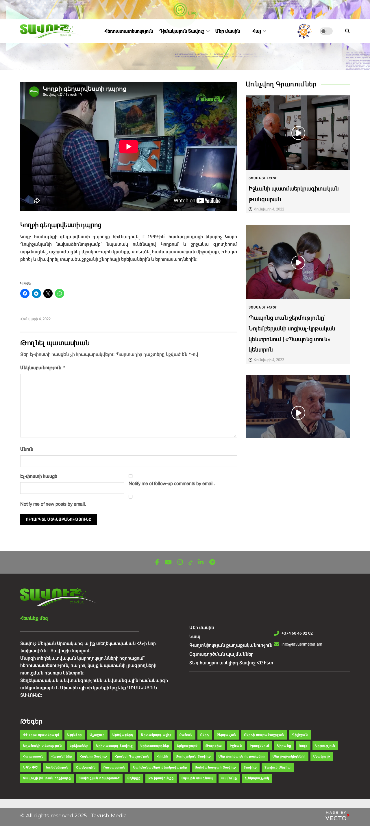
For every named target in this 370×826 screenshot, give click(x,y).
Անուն (26, 449)
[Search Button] (347, 31)
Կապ (194, 636)
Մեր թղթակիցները (289, 756)
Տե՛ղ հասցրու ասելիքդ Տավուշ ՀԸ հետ (231, 663)
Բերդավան (226, 734)
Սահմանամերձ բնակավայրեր (160, 767)
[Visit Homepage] (51, 31)
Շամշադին (86, 767)
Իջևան (236, 745)
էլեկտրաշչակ (257, 778)
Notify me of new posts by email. (53, 504)
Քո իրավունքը (161, 778)
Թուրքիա (214, 745)
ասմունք (229, 778)
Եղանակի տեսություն (42, 745)
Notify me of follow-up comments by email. (172, 483)
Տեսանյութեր (263, 178)
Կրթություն (325, 745)
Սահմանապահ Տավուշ (215, 767)
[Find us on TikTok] (190, 562)
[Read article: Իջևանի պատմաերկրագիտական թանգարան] (298, 132)
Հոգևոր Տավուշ (93, 756)
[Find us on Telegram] (212, 562)
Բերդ (204, 734)
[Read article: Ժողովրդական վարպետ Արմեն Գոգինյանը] (298, 412)
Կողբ (303, 745)
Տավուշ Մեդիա (277, 767)
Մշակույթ (321, 756)
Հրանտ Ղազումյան (132, 756)
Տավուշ (250, 767)
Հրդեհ (162, 756)
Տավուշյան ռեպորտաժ (99, 778)
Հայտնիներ (61, 756)
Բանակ (186, 734)
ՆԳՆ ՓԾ (30, 767)
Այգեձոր (74, 734)
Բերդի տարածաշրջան (264, 734)
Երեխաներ (79, 745)
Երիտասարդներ (154, 745)
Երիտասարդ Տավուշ (114, 745)
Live (192, 13)
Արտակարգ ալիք (156, 734)
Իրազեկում (259, 745)
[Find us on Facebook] (157, 562)
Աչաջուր (97, 734)
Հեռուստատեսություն (128, 31)
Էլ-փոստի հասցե (38, 476)
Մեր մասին (227, 31)
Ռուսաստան (114, 767)
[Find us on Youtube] (168, 562)
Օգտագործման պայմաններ (221, 654)
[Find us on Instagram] (180, 562)
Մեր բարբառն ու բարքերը (242, 756)
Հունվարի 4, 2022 (35, 319)
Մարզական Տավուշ (193, 756)
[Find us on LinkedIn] (201, 562)
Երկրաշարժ (187, 745)
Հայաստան (33, 756)
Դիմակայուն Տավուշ (181, 31)
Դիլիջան (300, 734)
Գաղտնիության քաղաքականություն (230, 645)
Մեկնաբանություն (42, 367)
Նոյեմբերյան (57, 767)
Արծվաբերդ (122, 734)
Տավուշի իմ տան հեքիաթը (47, 778)
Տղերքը (133, 778)
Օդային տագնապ (198, 778)
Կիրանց (284, 745)
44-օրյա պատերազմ (41, 734)
